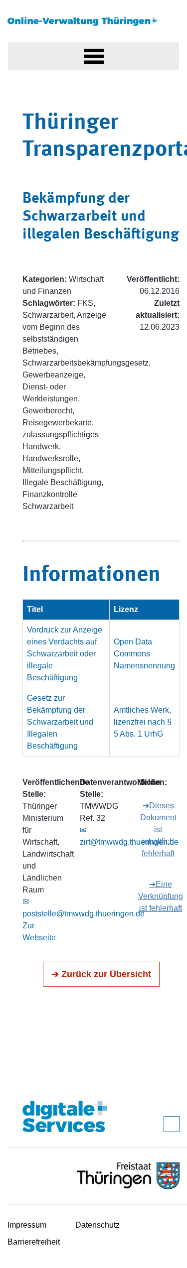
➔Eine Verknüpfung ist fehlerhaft (160, 896)
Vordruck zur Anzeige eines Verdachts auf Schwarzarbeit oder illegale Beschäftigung (64, 654)
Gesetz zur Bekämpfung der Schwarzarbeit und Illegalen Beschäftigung (60, 722)
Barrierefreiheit (33, 1242)
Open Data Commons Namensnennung (144, 653)
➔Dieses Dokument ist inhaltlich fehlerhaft (158, 829)
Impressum (26, 1225)
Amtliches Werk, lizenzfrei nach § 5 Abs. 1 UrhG (143, 722)
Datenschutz (97, 1225)
